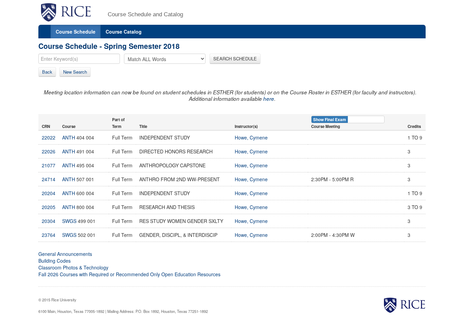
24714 (48, 179)
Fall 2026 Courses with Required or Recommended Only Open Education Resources (129, 274)
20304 (48, 221)
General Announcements (65, 253)
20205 (48, 207)
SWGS (69, 221)
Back (47, 72)
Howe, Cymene (251, 137)
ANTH (68, 137)
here (268, 98)
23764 (48, 234)
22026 (48, 151)
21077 (48, 165)
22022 (48, 137)
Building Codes (54, 260)
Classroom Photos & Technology (73, 267)
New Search (75, 72)
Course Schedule (75, 31)
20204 (48, 193)
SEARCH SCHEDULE (235, 58)
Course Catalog (124, 31)
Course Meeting (325, 126)
